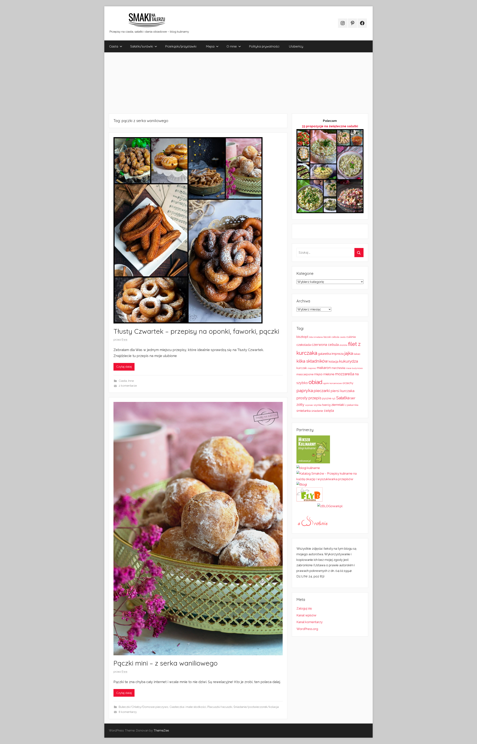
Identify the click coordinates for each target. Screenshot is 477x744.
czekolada (303, 345)
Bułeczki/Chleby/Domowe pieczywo (143, 707)
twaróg (326, 404)
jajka (348, 353)
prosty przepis (308, 398)
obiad (315, 382)
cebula (335, 337)
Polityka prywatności (264, 46)
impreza (338, 354)
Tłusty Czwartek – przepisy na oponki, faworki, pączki (196, 331)
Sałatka (343, 398)
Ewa (124, 339)
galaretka (324, 354)
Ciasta (113, 46)
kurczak (301, 368)
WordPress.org (307, 629)
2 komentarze (128, 385)
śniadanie (317, 410)
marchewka (338, 368)
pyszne (326, 398)
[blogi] (301, 484)
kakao (357, 354)
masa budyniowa (354, 368)
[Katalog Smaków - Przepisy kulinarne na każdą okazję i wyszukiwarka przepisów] (330, 479)
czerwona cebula (325, 345)
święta (329, 411)
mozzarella (344, 374)
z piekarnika (351, 405)
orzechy (347, 383)
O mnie (232, 46)
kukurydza (348, 361)
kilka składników (312, 361)
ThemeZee (161, 730)
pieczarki (322, 390)
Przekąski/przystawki (180, 46)
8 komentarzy (128, 712)
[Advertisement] (216, 83)
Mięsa (210, 46)
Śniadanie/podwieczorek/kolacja (256, 707)
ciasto (343, 337)
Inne (131, 381)
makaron (324, 368)
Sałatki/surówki (141, 46)
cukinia (351, 337)
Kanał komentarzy (309, 622)
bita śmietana (316, 337)
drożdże (343, 345)
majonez (312, 368)
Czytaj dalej (124, 366)
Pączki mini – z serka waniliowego (165, 663)
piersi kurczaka (342, 391)
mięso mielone (324, 374)
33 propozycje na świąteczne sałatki (330, 126)
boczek (327, 337)
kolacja (333, 361)
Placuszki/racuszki (219, 707)
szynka (317, 405)
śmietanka (303, 411)
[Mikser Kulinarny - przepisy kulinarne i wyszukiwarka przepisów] (313, 462)
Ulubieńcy (296, 46)
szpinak (309, 405)
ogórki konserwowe (332, 383)
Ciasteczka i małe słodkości (188, 707)
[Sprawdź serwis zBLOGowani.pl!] (329, 506)
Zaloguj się (304, 608)
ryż (333, 398)
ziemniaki (337, 405)
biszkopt (302, 337)
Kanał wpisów (306, 615)
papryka (304, 390)
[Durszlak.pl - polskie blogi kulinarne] (308, 468)
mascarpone (304, 374)
